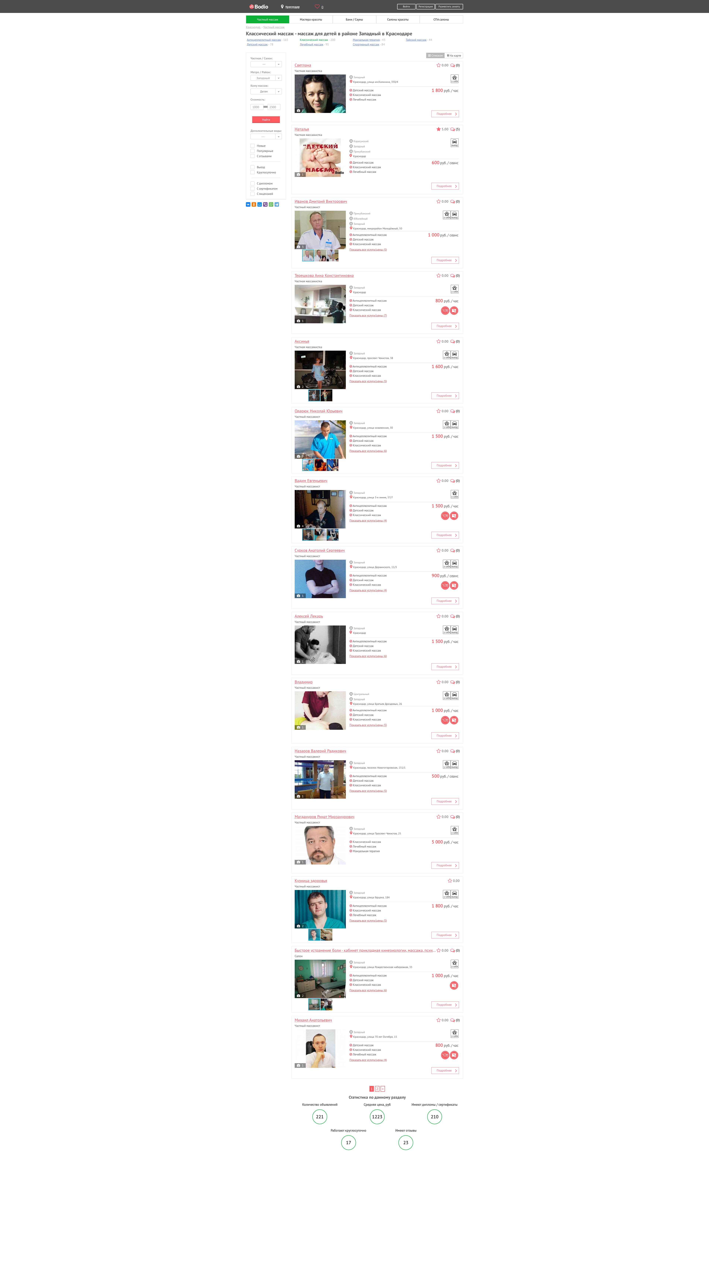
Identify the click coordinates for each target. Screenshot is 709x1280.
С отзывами (264, 156)
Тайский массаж (416, 40)
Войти (406, 6)
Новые (261, 146)
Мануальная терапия (366, 40)
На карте (455, 55)
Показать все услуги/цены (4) (368, 520)
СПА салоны (441, 19)
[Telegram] (277, 205)
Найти (266, 119)
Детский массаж (257, 44)
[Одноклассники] (254, 205)
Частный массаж (267, 19)
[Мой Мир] (259, 205)
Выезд (261, 167)
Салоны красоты (398, 19)
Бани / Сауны (354, 19)
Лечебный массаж (311, 44)
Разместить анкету (449, 6)
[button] (320, 255)
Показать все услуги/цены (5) (368, 249)
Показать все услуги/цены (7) (368, 315)
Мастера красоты (311, 19)
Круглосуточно (266, 172)
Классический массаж (314, 40)
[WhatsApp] (271, 205)
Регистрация (426, 6)
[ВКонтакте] (248, 205)
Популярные (265, 151)
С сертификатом (267, 188)
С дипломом (265, 183)
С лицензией (265, 194)
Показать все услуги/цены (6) (368, 451)
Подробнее (444, 114)
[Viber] (265, 205)
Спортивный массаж (366, 44)
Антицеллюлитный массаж (264, 40)
